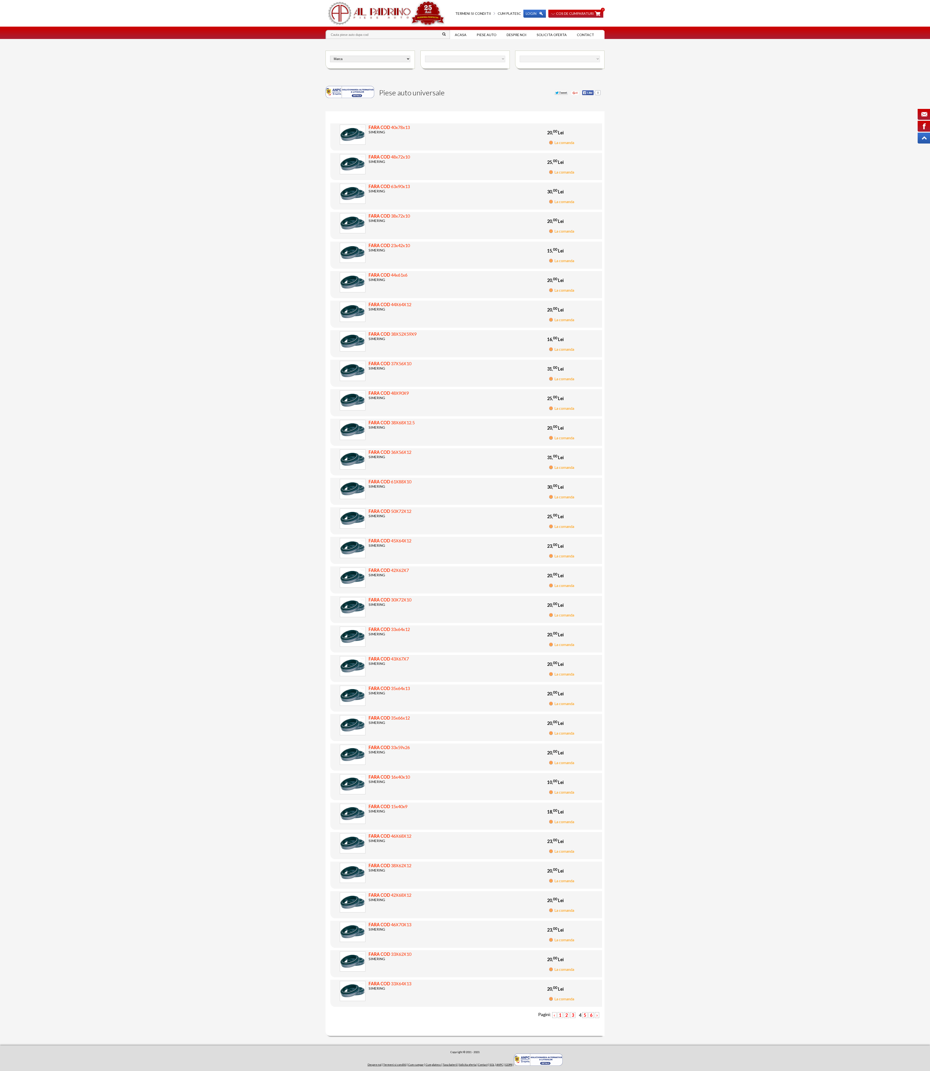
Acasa (460, 35)
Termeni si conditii (473, 13)
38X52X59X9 (393, 334)
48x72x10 (389, 157)
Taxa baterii (450, 1064)
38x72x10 (389, 216)
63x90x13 (389, 186)
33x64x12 (389, 629)
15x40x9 (388, 806)
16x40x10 (389, 777)
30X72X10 (390, 599)
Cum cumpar (416, 1064)
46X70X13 (390, 924)
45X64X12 (390, 540)
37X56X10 (390, 363)
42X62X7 (389, 570)
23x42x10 (389, 245)
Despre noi (517, 35)
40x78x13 (389, 127)
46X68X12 (390, 836)
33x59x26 (389, 747)
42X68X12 (390, 895)
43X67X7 (389, 658)
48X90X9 (389, 393)
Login (531, 13)
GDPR (508, 1064)
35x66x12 (389, 718)
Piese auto (486, 35)
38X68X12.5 (392, 422)
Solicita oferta (552, 35)
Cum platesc (509, 13)
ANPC (499, 1064)
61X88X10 (390, 481)
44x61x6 (388, 275)
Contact (585, 35)
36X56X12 (390, 452)
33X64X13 (390, 983)
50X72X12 (390, 511)
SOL (492, 1064)
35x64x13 (389, 688)
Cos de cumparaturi (575, 13)
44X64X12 (390, 304)
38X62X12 (390, 865)
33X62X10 (390, 954)
